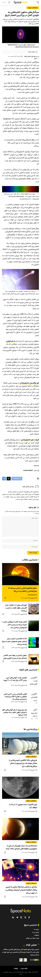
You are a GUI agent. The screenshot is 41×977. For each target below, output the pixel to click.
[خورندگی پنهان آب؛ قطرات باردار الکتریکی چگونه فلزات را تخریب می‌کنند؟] (33, 609)
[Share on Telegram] (4, 478)
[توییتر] (25, 917)
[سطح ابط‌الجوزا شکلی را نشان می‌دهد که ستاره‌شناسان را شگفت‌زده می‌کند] (20, 574)
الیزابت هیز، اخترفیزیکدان (30, 439)
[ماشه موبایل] (37, 2)
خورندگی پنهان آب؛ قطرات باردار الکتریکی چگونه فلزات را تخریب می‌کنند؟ (16, 608)
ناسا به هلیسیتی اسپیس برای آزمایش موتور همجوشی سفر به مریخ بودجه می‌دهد (14, 641)
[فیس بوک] (29, 917)
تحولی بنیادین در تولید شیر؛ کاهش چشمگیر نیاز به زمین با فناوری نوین (15, 657)
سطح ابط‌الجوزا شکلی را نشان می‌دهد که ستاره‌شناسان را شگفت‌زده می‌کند (22, 590)
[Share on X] (9, 478)
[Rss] (13, 917)
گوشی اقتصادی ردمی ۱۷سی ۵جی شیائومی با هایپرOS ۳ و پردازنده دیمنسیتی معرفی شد (15, 697)
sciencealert (28, 470)
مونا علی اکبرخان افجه (30, 56)
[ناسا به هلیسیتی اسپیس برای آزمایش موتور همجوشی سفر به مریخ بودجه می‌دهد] (33, 642)
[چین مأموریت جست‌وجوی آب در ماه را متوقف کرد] (20, 788)
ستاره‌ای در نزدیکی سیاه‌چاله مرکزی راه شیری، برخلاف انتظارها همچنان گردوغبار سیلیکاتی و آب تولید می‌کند (21, 890)
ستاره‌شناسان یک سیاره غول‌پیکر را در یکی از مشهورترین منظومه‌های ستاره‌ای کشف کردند (21, 847)
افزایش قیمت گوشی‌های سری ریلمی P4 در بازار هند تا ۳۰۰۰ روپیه (15, 679)
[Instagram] (21, 917)
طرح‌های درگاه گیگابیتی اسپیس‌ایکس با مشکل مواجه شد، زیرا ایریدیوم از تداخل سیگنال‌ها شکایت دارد (23, 763)
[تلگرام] (17, 917)
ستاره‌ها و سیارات (33, 8)
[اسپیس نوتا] (20, 2)
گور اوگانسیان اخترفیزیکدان (29, 383)
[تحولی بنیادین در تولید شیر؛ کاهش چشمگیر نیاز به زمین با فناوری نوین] (33, 659)
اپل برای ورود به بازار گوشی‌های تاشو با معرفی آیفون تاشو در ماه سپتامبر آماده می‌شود (14, 712)
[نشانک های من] (9, 2)
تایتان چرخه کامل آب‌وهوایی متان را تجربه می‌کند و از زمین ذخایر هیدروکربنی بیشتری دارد (15, 625)
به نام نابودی (10, 341)
